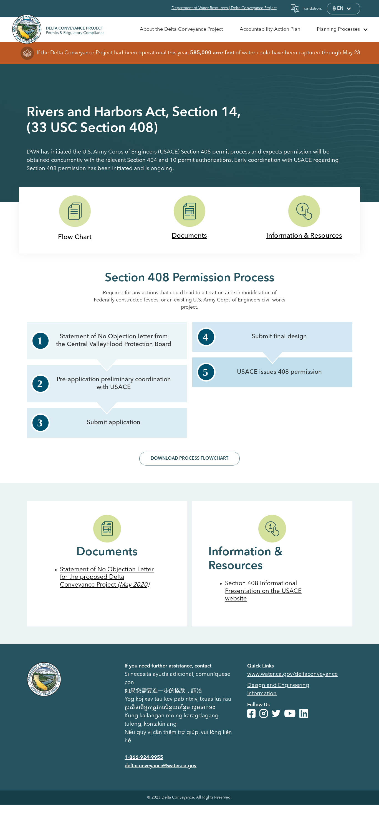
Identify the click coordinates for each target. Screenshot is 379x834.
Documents (189, 236)
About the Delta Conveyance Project (181, 29)
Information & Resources (304, 236)
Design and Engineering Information (278, 690)
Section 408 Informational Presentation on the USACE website (263, 591)
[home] (58, 28)
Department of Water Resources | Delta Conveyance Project (224, 8)
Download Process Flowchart (189, 458)
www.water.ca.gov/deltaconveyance (292, 674)
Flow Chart (75, 237)
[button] (343, 8)
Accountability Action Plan (270, 29)
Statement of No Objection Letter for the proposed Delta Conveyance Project (107, 577)
